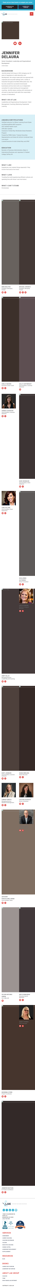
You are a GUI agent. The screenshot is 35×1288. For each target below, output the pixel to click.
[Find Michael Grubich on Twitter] (25, 292)
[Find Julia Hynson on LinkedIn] (23, 611)
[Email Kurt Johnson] (3, 778)
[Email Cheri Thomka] (20, 1026)
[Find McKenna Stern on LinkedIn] (5, 1096)
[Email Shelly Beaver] (3, 388)
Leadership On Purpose (10, 7)
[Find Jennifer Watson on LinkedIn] (5, 1192)
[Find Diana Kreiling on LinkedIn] (23, 777)
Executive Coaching (7, 1244)
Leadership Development (9, 1249)
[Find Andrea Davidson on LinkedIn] (5, 416)
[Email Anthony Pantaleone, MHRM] (3, 903)
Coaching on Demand (8, 1240)
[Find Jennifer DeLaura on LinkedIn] (20, 43)
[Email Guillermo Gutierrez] (20, 584)
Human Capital (6, 1247)
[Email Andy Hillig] (3, 681)
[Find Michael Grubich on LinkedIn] (23, 292)
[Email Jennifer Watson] (3, 1192)
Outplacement (6, 1251)
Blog (3, 1258)
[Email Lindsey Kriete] (3, 805)
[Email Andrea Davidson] (3, 416)
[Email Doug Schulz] (20, 830)
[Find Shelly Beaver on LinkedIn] (5, 388)
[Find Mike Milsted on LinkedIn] (5, 292)
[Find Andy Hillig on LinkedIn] (5, 681)
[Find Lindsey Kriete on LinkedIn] (5, 805)
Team (3, 1278)
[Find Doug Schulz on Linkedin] (23, 830)
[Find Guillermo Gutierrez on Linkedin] (23, 584)
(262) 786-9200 (6, 1218)
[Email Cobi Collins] (3, 513)
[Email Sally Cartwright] (20, 389)
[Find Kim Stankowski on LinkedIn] (23, 1000)
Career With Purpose (25, 7)
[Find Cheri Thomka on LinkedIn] (23, 1026)
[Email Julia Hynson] (20, 611)
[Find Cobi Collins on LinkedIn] (5, 513)
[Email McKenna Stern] (3, 1096)
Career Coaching (7, 1238)
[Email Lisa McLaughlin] (20, 804)
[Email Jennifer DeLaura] (15, 43)
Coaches (4, 1276)
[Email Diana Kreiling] (20, 777)
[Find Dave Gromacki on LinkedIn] (23, 487)
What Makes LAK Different (9, 1280)
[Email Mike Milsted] (3, 292)
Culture (4, 1242)
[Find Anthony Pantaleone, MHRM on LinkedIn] (5, 903)
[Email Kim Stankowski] (20, 1000)
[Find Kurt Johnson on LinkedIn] (5, 778)
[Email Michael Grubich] (20, 292)
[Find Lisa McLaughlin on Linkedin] (23, 804)
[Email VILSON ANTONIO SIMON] (3, 1001)
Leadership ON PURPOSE (8, 1268)
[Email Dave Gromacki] (20, 487)
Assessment (5, 1235)
